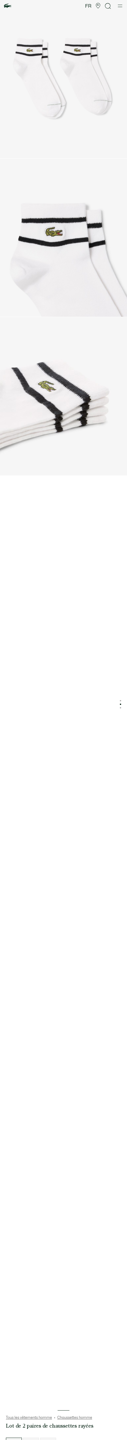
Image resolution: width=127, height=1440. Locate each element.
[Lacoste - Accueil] (7, 6)
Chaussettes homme (74, 1417)
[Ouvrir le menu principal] (120, 6)
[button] (98, 6)
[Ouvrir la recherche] (108, 6)
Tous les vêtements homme (29, 1417)
